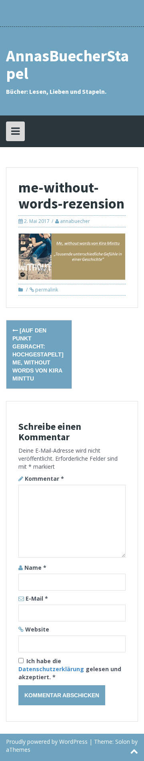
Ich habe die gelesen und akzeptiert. (69, 669)
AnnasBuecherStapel (67, 64)
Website (37, 629)
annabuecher (75, 221)
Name (35, 567)
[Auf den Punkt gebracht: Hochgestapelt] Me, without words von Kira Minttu (38, 354)
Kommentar (44, 478)
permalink (46, 289)
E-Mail (37, 598)
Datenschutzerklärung (52, 669)
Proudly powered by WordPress (47, 741)
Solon (122, 741)
